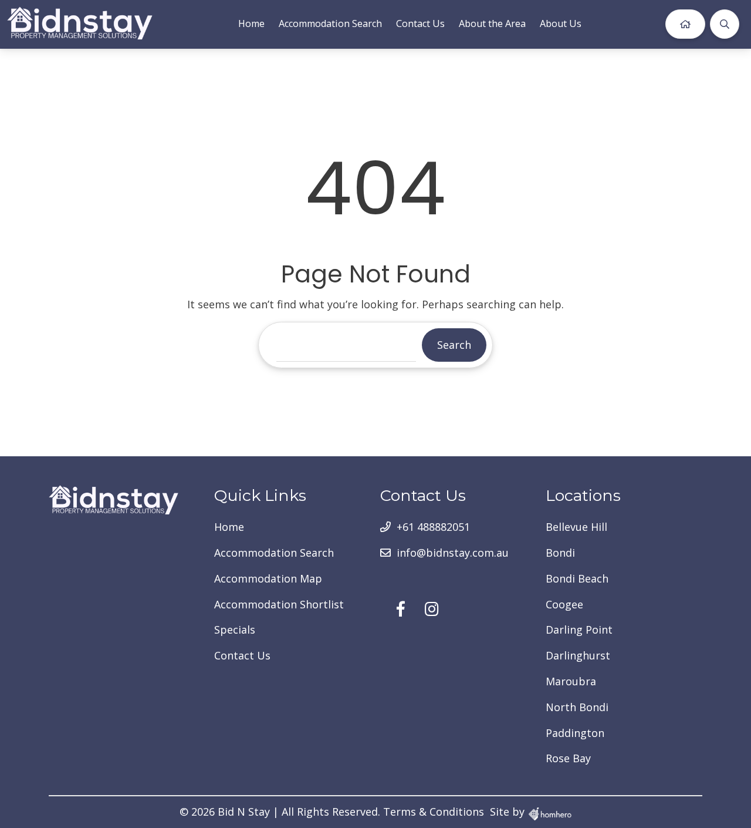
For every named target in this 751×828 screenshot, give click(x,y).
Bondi (560, 553)
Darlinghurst (578, 655)
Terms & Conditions (433, 812)
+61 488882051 (433, 527)
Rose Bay (568, 758)
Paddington (575, 733)
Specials (234, 629)
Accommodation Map (268, 578)
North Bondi (577, 707)
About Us (560, 23)
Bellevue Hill (576, 527)
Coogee (564, 604)
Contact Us (420, 23)
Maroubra (571, 681)
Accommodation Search (330, 23)
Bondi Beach (577, 578)
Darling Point (579, 629)
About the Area (492, 23)
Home (251, 23)
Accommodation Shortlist (279, 604)
